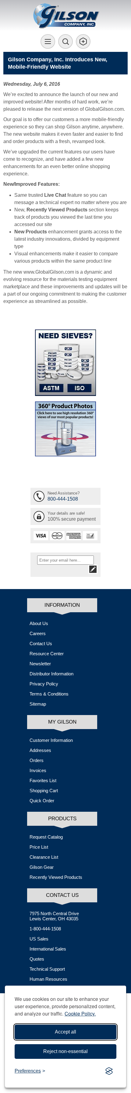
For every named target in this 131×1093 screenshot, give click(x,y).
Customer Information (51, 740)
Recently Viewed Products (56, 877)
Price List (39, 847)
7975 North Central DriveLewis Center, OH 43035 (54, 916)
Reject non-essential (65, 1051)
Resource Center (47, 653)
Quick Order (42, 800)
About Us (39, 623)
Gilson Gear (42, 867)
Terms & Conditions (49, 693)
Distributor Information (51, 673)
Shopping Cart (44, 790)
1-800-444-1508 (45, 928)
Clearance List (44, 857)
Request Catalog (46, 837)
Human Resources (48, 979)
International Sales (48, 948)
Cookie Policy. (80, 1013)
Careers (38, 633)
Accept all (65, 1031)
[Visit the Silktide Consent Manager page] (109, 1071)
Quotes (37, 959)
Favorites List (43, 780)
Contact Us (41, 643)
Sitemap (38, 703)
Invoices (38, 770)
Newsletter (40, 663)
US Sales (39, 938)
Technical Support (47, 969)
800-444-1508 (63, 499)
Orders (37, 760)
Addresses (40, 750)
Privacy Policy (44, 683)
